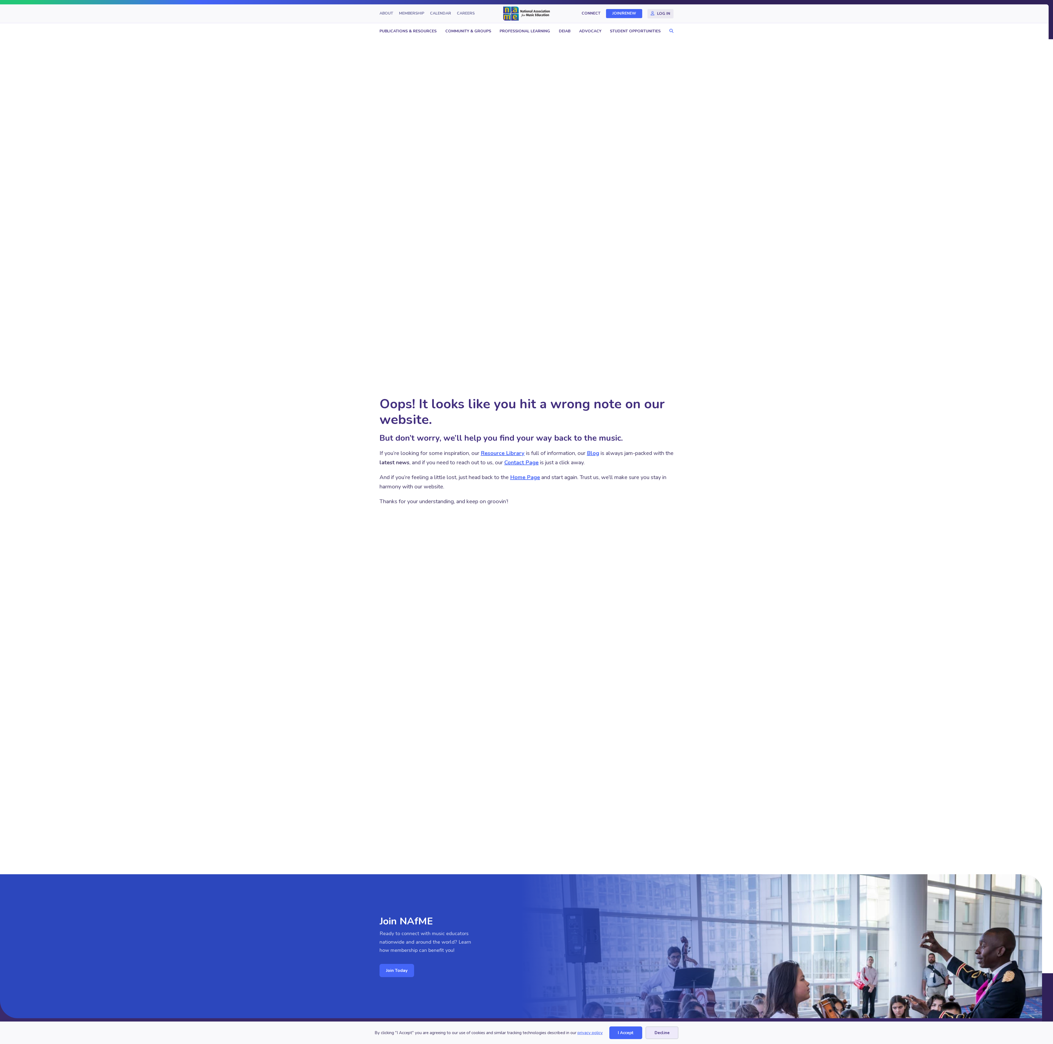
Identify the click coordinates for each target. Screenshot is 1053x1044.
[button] (670, 31)
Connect (591, 13)
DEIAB (564, 31)
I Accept (626, 1032)
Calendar (440, 13)
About (386, 13)
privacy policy (590, 1032)
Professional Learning (525, 31)
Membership (411, 13)
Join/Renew (624, 13)
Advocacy (590, 31)
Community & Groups (468, 31)
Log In (663, 13)
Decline (662, 1032)
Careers (466, 13)
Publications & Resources (408, 31)
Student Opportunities (635, 31)
